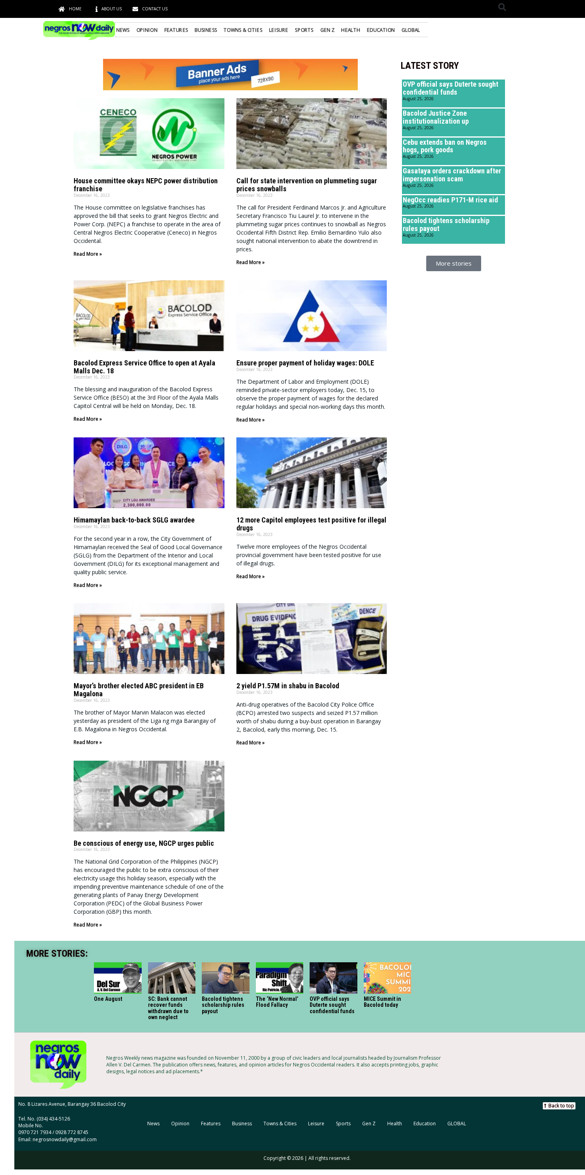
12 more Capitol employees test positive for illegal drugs (311, 524)
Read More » (88, 254)
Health (350, 29)
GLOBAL (411, 29)
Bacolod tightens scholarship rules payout (446, 224)
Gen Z (327, 29)
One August (108, 999)
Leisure (278, 29)
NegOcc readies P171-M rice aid (450, 200)
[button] (502, 7)
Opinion (147, 29)
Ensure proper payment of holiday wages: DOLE (305, 363)
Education (381, 29)
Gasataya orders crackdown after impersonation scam (452, 175)
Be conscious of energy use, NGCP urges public (144, 843)
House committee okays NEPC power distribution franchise (146, 185)
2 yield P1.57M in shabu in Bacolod (287, 686)
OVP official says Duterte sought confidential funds (450, 88)
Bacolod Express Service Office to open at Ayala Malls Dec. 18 (144, 367)
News (123, 29)
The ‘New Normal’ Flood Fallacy (277, 1002)
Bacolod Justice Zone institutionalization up (436, 117)
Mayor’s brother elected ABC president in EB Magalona (139, 690)
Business (206, 29)
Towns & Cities (243, 29)
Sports (304, 29)
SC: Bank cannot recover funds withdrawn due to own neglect (168, 1008)
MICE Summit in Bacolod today (382, 1002)
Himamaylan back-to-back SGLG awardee (134, 520)
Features (176, 29)
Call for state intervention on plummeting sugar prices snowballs (306, 185)
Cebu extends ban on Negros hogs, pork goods (445, 146)
